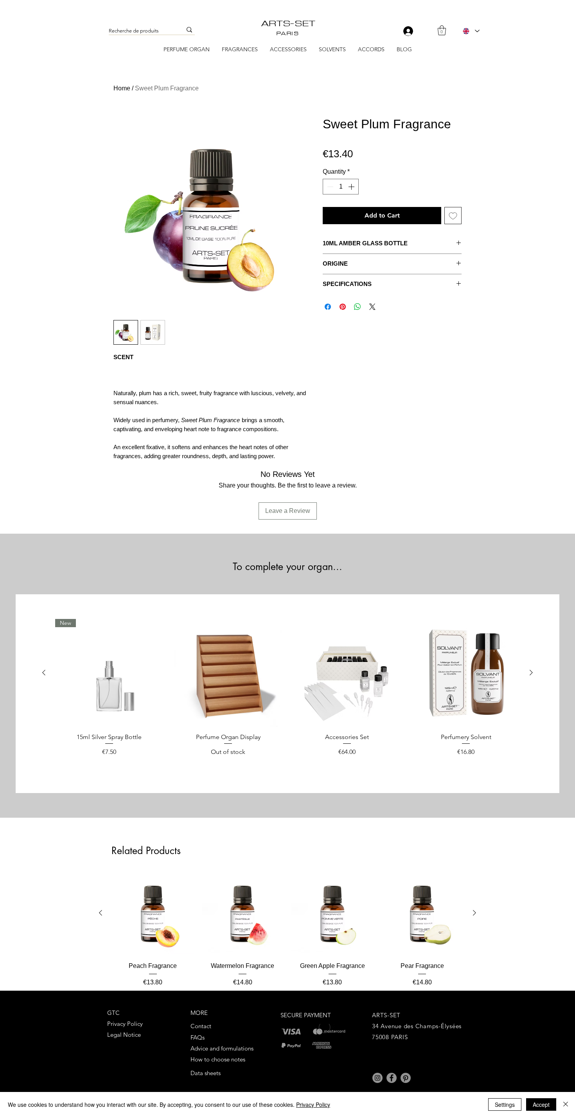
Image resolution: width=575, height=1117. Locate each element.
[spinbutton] (341, 186)
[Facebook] (391, 1078)
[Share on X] (372, 306)
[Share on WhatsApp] (357, 306)
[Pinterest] (406, 1078)
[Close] (565, 1104)
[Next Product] (531, 672)
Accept (541, 1104)
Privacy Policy (313, 1104)
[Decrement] (329, 186)
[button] (442, 30)
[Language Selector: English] (470, 31)
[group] (287, 692)
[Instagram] (377, 1078)
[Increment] (352, 186)
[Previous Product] (44, 672)
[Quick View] (228, 673)
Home (121, 88)
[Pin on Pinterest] (342, 306)
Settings (505, 1104)
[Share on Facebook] (327, 306)
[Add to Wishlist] (453, 215)
